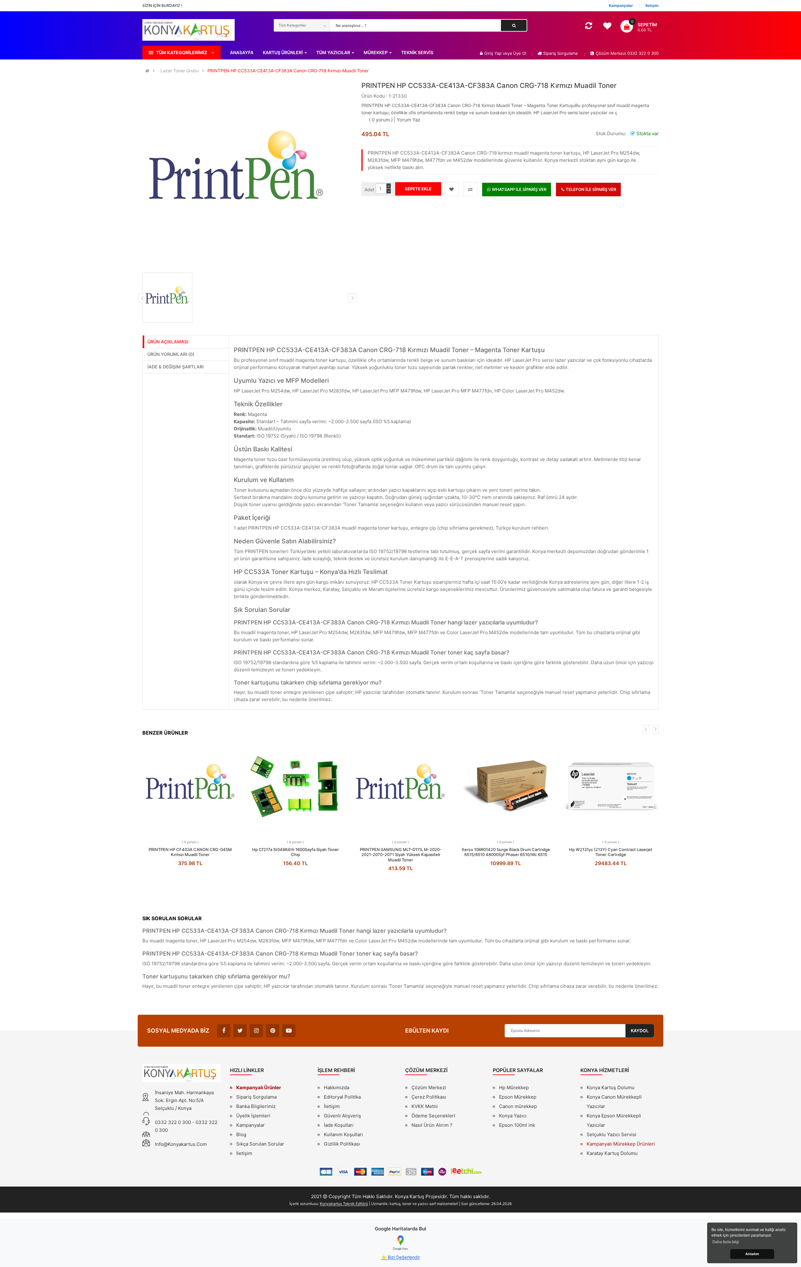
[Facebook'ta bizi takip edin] (223, 1030)
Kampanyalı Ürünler (258, 1087)
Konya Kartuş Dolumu (611, 1087)
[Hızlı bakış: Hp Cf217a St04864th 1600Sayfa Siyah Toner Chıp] (295, 786)
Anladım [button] (752, 1254)
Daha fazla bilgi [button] (725, 1242)
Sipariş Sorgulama (560, 53)
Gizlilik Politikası (342, 1145)
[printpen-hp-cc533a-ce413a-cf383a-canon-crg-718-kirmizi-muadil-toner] (167, 298)
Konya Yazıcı (513, 1116)
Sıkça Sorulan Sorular (260, 1144)
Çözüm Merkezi (428, 1087)
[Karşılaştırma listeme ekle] (470, 189)
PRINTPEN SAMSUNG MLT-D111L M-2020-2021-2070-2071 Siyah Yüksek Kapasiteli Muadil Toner (400, 854)
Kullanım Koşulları (343, 1135)
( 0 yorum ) (381, 120)
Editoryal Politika (342, 1098)
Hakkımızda (336, 1088)
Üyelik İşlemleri (253, 1116)
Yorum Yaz (408, 120)
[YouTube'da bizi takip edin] (288, 1030)
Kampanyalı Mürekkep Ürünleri (621, 1144)
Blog (241, 1134)
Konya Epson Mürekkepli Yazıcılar (614, 1120)
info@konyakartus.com (181, 1144)
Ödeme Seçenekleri (433, 1116)
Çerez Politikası (428, 1097)
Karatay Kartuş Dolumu (612, 1153)
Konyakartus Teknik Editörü (344, 1203)
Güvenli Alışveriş (342, 1116)
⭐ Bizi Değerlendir (400, 1257)
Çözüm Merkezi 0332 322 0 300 (627, 53)
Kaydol (640, 1030)
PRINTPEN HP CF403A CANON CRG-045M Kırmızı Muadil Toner (190, 852)
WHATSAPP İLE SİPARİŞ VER (518, 189)
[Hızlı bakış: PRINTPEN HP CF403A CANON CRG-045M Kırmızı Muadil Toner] (190, 786)
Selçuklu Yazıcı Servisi (611, 1134)
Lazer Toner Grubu (180, 70)
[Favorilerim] (607, 28)
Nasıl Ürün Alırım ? (431, 1125)
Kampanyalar (250, 1125)
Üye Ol (519, 53)
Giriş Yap (493, 53)
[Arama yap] (514, 25)
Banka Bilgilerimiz (256, 1106)
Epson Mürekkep (517, 1097)
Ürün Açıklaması (167, 341)
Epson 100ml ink (517, 1125)
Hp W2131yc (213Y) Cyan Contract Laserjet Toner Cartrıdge (610, 852)
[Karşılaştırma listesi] (588, 27)
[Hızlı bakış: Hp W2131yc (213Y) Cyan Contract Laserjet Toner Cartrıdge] (611, 786)
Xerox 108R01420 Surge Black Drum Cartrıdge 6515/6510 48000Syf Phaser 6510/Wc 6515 (506, 852)
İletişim (244, 1153)
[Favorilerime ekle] (451, 189)
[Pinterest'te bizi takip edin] (272, 1030)
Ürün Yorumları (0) (170, 354)
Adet (369, 189)
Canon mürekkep (518, 1106)
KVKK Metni (424, 1106)
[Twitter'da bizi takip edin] (240, 1030)
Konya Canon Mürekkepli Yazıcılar (614, 1101)
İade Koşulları (339, 1125)
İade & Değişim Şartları (175, 366)
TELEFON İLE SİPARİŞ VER (590, 189)
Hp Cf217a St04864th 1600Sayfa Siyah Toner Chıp (295, 852)
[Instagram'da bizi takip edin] (256, 1030)
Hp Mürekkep (514, 1087)
